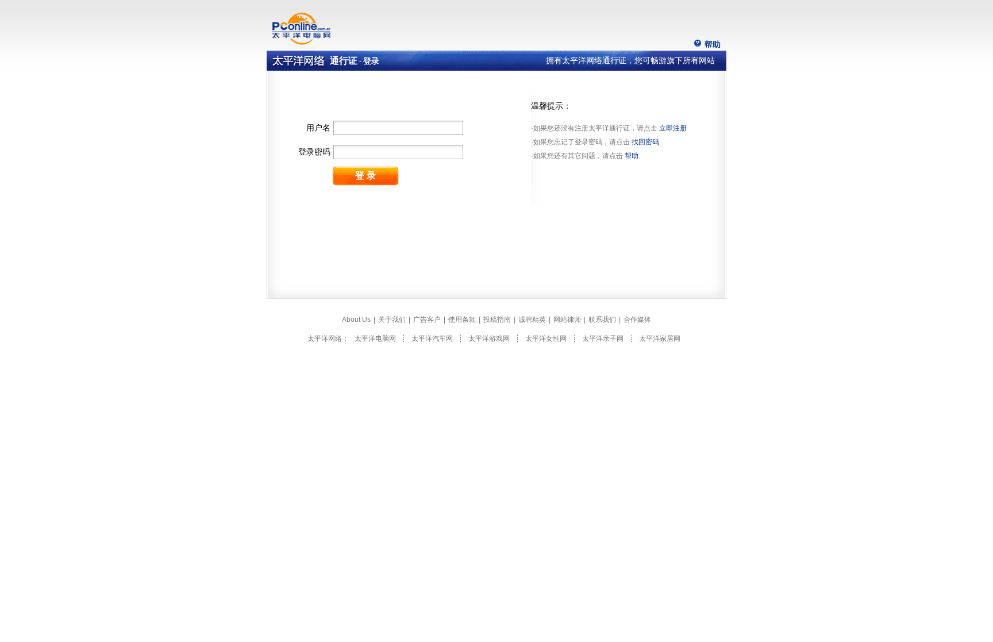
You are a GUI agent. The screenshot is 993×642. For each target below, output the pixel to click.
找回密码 (645, 142)
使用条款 (462, 320)
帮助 (713, 44)
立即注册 (673, 128)
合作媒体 (637, 320)
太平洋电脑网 (375, 339)
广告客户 (427, 320)
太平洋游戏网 (489, 339)
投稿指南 (497, 320)
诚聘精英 (532, 320)
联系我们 (602, 320)
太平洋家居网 (659, 339)
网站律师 (567, 320)
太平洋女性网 (546, 339)
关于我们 (392, 320)
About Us (356, 320)
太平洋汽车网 (432, 339)
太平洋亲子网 (602, 339)
